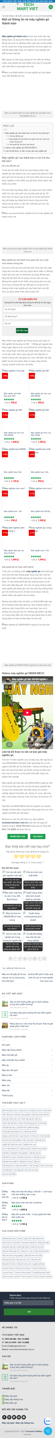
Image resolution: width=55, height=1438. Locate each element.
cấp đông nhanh (30, 1132)
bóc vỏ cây (18, 1110)
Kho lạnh (6, 1045)
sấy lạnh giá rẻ (35, 1153)
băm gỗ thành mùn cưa (11, 1119)
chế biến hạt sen (9, 1127)
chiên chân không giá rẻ (27, 1123)
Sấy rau (36, 1161)
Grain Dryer (7, 1243)
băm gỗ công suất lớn (40, 1115)
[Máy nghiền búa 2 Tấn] (41, 536)
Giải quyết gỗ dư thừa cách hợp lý (22, 144)
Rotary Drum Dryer (23, 1268)
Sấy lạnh (6, 1153)
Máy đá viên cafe (24, 1264)
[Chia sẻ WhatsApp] (10, 959)
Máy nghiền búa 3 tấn (40, 472)
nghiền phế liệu (38, 1264)
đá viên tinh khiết (9, 1174)
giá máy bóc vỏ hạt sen (29, 1136)
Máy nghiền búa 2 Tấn (40, 551)
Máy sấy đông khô (41, 1251)
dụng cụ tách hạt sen (10, 1136)
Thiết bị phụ (7, 1095)
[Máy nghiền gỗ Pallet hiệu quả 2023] (14, 379)
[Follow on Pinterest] (23, 1417)
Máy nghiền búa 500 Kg (40, 511)
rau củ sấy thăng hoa (10, 1149)
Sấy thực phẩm (21, 1166)
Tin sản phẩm (7, 16)
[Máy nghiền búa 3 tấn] (41, 458)
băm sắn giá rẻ (27, 1119)
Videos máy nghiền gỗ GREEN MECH (21, 148)
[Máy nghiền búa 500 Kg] (41, 497)
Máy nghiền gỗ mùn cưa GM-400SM (41, 395)
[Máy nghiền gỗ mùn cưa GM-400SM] (41, 379)
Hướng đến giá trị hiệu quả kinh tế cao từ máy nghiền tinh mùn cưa (40, 977)
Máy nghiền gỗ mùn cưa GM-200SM (14, 434)
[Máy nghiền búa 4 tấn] (14, 458)
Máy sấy (6, 1090)
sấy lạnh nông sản (24, 1157)
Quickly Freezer (8, 1268)
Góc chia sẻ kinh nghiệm (41, 16)
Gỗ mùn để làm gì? (16, 136)
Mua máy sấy (28, 1140)
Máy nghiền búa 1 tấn (13, 511)
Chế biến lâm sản (21, 16)
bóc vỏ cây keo (30, 1110)
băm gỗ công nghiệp (22, 1115)
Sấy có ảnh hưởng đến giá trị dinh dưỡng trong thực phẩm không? (29, 1003)
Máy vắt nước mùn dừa (33, 1255)
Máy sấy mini (40, 1140)
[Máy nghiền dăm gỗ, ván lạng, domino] (14, 536)
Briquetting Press (9, 1238)
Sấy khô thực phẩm (39, 1149)
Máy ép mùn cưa (23, 1260)
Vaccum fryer (8, 1272)
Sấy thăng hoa (8, 1166)
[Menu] (3, 7)
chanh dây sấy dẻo (9, 1123)
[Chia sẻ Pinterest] (25, 959)
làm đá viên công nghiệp (12, 1140)
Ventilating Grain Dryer (41, 1272)
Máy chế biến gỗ (9, 1055)
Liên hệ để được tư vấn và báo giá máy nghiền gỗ (26, 151)
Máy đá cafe (36, 1260)
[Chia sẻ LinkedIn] (35, 959)
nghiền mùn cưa (30, 1144)
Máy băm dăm (43, 1243)
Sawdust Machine (39, 1268)
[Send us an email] (19, 1417)
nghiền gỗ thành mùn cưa (15, 968)
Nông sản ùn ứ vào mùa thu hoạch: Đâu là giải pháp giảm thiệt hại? (31, 1024)
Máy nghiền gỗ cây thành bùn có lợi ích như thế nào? (27, 133)
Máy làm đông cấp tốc (11, 1251)
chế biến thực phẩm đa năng (27, 1127)
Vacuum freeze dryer (22, 1272)
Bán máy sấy (7, 1110)
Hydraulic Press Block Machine (24, 1243)
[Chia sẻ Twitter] (20, 959)
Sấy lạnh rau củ (38, 1157)
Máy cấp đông (23, 1247)
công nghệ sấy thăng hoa (12, 1132)
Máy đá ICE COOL (9, 1264)
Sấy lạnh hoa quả (9, 1157)
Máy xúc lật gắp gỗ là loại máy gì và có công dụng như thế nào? (14, 977)
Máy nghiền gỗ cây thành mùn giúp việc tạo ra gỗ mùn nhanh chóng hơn (30, 140)
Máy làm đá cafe (37, 1247)
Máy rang (6, 1080)
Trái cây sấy (33, 1166)
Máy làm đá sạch (10, 1070)
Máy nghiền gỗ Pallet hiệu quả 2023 (12, 395)
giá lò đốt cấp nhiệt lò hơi (33, 1238)
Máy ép (5, 1065)
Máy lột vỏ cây (27, 1251)
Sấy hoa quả (25, 1149)
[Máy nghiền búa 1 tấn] (14, 497)
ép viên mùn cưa (31, 1170)
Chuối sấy (42, 1123)
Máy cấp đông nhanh (12, 1050)
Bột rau (38, 1119)
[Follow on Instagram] (9, 1417)
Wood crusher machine (42, 1277)
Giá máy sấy (44, 1136)
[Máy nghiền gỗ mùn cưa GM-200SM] (14, 419)
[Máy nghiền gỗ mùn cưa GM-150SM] (41, 419)
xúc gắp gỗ (19, 1170)
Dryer (20, 1238)
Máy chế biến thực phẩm (13, 1060)
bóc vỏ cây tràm (45, 1110)
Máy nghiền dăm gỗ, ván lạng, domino (14, 552)
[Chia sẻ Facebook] (15, 959)
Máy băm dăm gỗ (9, 1247)
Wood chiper (27, 1277)
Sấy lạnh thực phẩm (10, 1161)
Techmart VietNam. (34, 1431)
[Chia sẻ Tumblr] (39, 959)
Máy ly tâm (7, 1075)
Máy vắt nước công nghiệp (13, 1255)
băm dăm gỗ (7, 1115)
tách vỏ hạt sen (46, 1166)
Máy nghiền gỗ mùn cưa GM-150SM (41, 434)
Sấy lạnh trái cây (26, 1161)
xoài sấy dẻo (7, 1170)
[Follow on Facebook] (4, 1417)
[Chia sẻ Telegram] (44, 959)
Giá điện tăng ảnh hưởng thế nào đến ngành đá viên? (30, 1014)
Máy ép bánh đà (8, 1260)
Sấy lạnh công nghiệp (19, 1153)
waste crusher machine (11, 1277)
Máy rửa (6, 1085)
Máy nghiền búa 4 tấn (13, 472)
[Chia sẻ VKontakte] (30, 959)
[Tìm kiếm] (51, 7)
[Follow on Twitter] (14, 1417)
